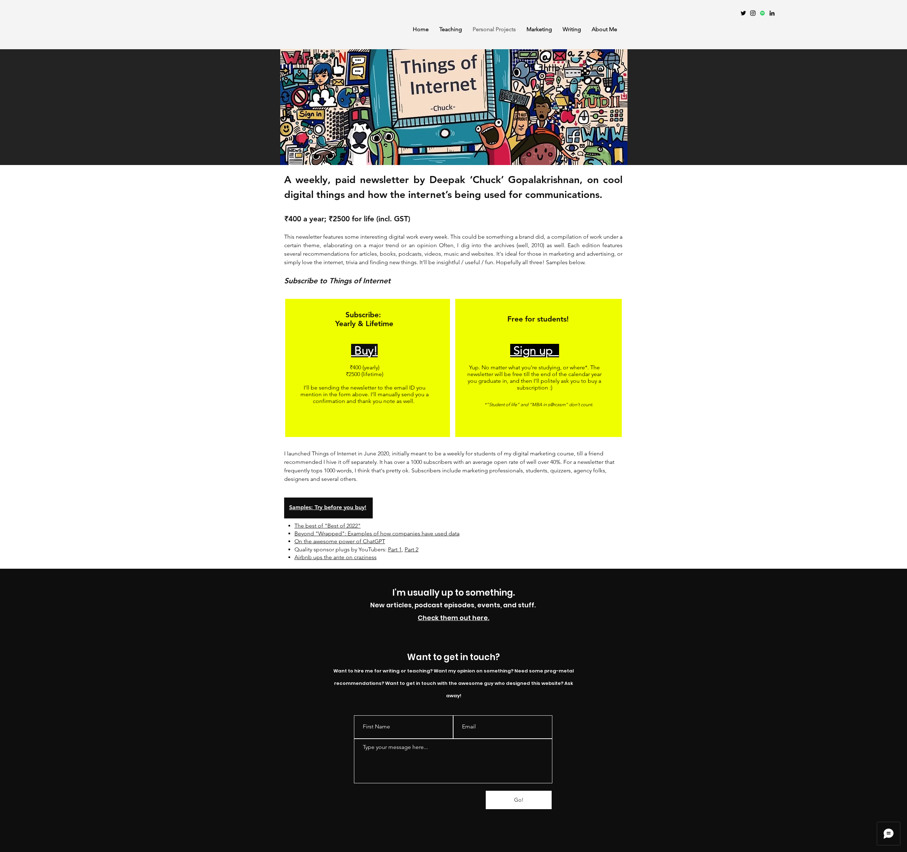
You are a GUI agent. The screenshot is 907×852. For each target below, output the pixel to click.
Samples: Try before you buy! (327, 507)
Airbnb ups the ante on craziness (335, 557)
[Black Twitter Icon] (743, 13)
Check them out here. (453, 617)
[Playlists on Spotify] (762, 13)
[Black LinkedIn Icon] (772, 13)
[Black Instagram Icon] (752, 13)
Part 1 (395, 549)
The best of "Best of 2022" (327, 525)
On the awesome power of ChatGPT (339, 541)
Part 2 (411, 549)
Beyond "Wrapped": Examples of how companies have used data (377, 533)
